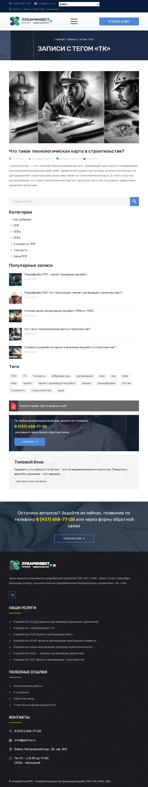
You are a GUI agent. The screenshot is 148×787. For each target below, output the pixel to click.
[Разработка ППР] (30, 21)
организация (84, 376)
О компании (21, 692)
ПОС (13, 376)
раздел (86, 383)
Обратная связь (24, 698)
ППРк (17, 238)
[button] (134, 201)
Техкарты (39, 376)
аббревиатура (61, 376)
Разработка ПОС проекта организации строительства (49, 659)
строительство (41, 390)
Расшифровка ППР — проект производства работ (55, 274)
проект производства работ (57, 383)
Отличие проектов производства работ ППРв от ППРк (59, 310)
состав (126, 383)
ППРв (17, 231)
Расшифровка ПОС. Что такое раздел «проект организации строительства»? (73, 292)
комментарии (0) (69, 158)
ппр (113, 376)
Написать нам (72, 538)
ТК (24, 376)
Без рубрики (22, 219)
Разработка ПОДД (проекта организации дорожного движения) (56, 621)
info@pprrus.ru (46, 3)
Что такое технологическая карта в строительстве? (66, 151)
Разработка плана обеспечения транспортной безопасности (53, 647)
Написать (28, 441)
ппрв (125, 376)
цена (61, 390)
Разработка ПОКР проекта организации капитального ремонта (55, 640)
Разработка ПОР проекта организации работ (43, 634)
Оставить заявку (119, 21)
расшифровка (106, 383)
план (102, 376)
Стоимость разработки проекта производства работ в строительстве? (70, 347)
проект (27, 383)
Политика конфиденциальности (35, 705)
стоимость (18, 390)
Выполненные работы (28, 686)
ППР (16, 225)
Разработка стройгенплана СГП (34, 628)
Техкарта (92, 158)
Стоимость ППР (25, 244)
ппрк (14, 383)
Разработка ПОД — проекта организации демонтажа (49, 653)
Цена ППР (20, 256)
